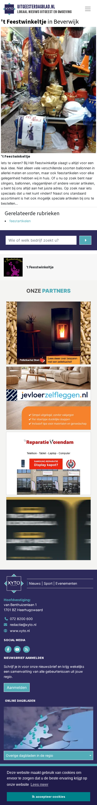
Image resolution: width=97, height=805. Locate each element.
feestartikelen (20, 221)
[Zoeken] (85, 240)
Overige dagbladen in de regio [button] (29, 755)
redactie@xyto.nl (23, 625)
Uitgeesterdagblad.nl (36, 6)
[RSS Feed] (26, 649)
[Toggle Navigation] (87, 8)
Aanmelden (17, 687)
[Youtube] (17, 649)
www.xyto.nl (20, 631)
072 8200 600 (21, 619)
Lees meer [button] (39, 785)
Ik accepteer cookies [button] (48, 796)
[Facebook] (8, 649)
